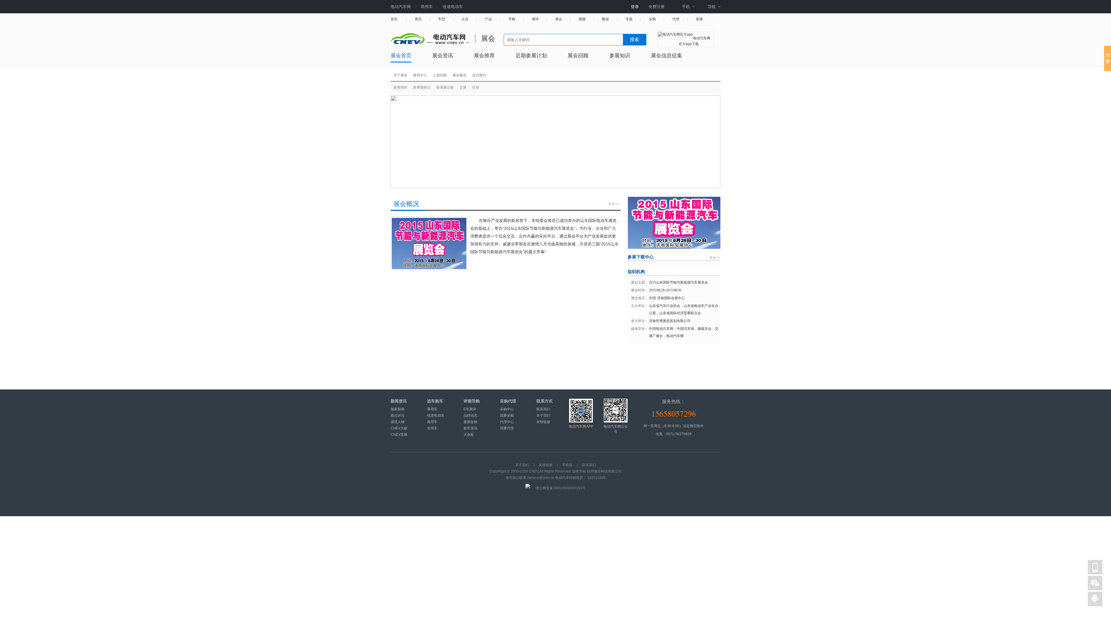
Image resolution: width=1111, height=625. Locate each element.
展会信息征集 (666, 55)
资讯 (418, 19)
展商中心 (420, 75)
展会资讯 (442, 55)
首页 (394, 19)
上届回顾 (440, 75)
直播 (699, 19)
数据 (605, 19)
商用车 (427, 6)
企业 (464, 19)
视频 (582, 19)
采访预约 (479, 75)
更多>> (613, 204)
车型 (441, 19)
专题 (629, 19)
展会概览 (459, 75)
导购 (511, 19)
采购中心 (507, 409)
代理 (675, 19)
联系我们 (543, 409)
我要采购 (507, 415)
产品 (488, 19)
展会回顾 (578, 55)
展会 (558, 19)
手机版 (567, 465)
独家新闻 (397, 409)
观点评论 (397, 415)
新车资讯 (470, 428)
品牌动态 (470, 415)
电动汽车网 (401, 6)
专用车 (432, 428)
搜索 (634, 39)
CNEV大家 (399, 428)
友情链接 (543, 422)
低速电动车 (453, 6)
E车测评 (469, 409)
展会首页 (401, 55)
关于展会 (400, 75)
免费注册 (656, 6)
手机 (686, 6)
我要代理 (507, 428)
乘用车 (432, 409)
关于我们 (543, 415)
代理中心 (507, 422)
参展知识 (619, 55)
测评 (535, 19)
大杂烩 (468, 435)
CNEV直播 (399, 435)
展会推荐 (484, 55)
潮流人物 (397, 422)
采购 (652, 19)
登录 (635, 6)
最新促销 (470, 422)
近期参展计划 (531, 55)
